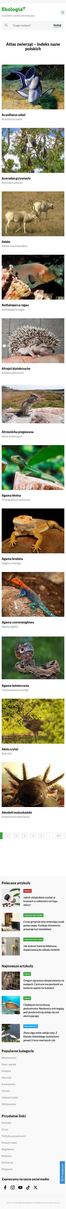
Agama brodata (12, 559)
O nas (5, 1129)
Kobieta (6, 1071)
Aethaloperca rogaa (15, 305)
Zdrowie (6, 1077)
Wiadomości (9, 1057)
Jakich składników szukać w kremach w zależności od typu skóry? (40, 901)
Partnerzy (7, 1162)
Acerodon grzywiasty (16, 178)
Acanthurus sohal (13, 115)
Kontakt (6, 1123)
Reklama (7, 1156)
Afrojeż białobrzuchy (16, 368)
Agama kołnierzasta (15, 685)
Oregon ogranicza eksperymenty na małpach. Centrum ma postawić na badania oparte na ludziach (43, 984)
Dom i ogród (9, 1064)
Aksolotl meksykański (17, 812)
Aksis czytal (10, 749)
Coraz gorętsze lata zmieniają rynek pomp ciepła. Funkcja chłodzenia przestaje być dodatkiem (43, 925)
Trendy (6, 1091)
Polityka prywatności (14, 1136)
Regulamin (8, 1149)
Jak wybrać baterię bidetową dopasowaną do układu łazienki (41, 947)
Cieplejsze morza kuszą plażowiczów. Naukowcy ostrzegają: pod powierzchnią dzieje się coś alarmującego (43, 1010)
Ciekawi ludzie (10, 1097)
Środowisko (8, 1084)
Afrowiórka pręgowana (18, 432)
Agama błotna (11, 495)
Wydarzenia (9, 1104)
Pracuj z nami (9, 1142)
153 (58, 835)
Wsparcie (7, 1169)
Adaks (6, 242)
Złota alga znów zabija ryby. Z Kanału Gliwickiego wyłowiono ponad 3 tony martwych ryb (41, 1036)
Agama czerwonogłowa (18, 622)
